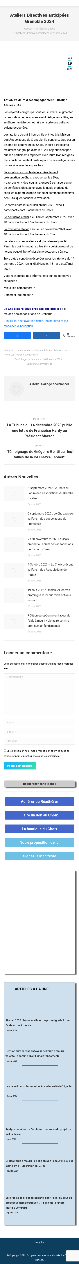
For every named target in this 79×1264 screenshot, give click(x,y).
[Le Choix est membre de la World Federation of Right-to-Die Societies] (39, 1250)
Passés (39, 350)
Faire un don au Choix (39, 815)
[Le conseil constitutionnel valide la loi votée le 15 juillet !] (39, 1075)
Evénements (31, 354)
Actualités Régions (14, 354)
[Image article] (14, 493)
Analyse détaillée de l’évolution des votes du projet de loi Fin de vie (38, 1132)
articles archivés (25, 350)
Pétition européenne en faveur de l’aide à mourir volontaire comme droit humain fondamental (49, 621)
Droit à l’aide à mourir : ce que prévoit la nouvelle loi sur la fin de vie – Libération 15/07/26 (39, 1163)
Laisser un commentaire (39, 363)
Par (27, 359)
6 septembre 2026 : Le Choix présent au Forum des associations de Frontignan (51, 519)
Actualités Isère (61, 350)
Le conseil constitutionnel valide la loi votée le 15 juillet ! (39, 1089)
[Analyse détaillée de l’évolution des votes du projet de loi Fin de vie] (39, 1114)
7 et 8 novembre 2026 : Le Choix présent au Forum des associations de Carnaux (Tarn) (50, 544)
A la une (48, 350)
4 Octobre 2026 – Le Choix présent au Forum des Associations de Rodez (50, 570)
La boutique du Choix (39, 829)
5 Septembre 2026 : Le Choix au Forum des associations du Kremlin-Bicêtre (51, 493)
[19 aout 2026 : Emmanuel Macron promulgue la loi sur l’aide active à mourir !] (39, 1005)
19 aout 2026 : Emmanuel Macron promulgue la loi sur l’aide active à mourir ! (49, 595)
